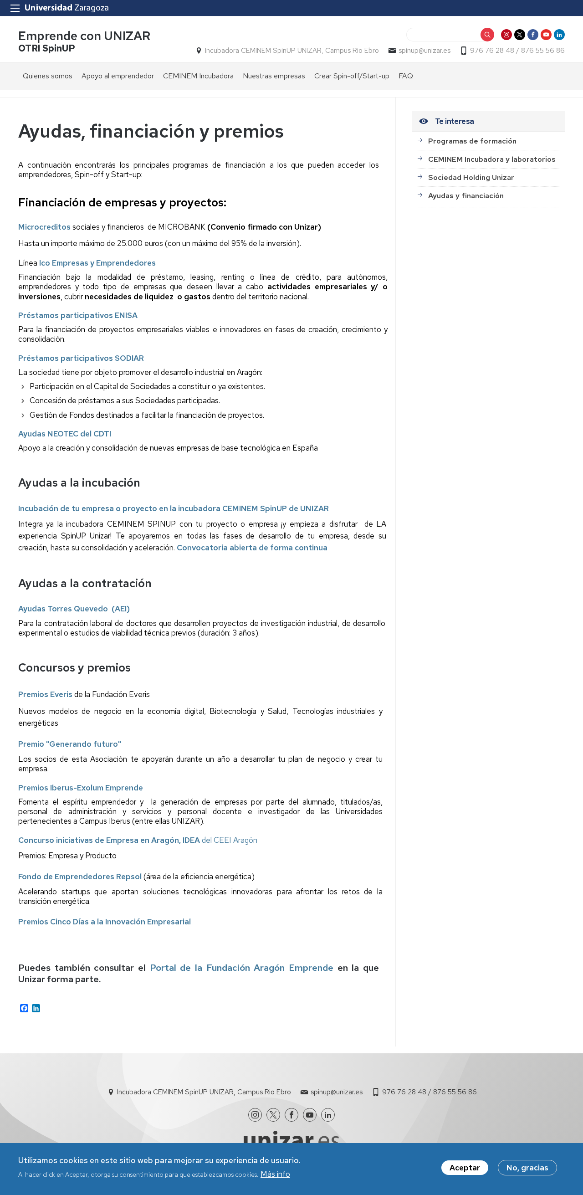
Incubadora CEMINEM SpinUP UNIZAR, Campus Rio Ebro (292, 50)
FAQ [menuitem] (406, 76)
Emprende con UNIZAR (84, 36)
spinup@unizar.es (424, 50)
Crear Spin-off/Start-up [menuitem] (351, 76)
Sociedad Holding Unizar (471, 177)
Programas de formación (472, 141)
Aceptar (465, 1168)
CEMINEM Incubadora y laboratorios (492, 159)
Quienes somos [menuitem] (47, 76)
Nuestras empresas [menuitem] (274, 76)
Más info (275, 1174)
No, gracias (527, 1168)
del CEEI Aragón (137, 840)
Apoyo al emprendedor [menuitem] (118, 76)
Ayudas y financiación (466, 195)
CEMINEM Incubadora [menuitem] (198, 76)
